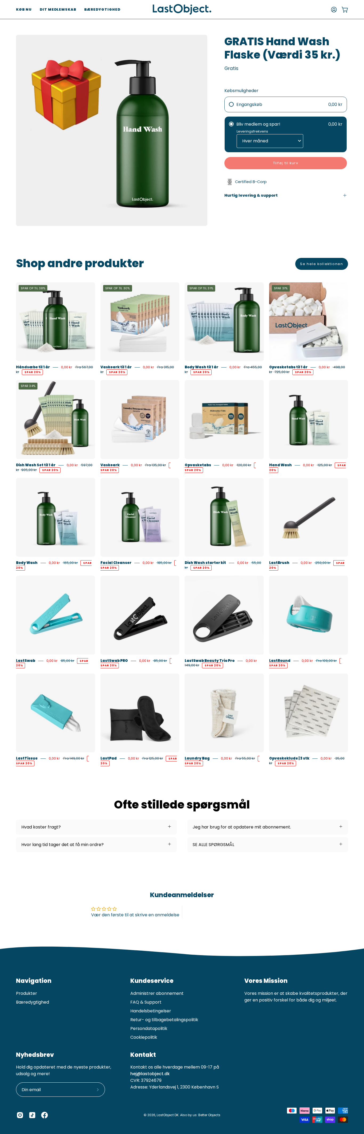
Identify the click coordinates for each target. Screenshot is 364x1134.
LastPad (108, 758)
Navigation (33, 981)
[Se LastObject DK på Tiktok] (32, 1115)
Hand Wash (280, 465)
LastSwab (25, 660)
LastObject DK (168, 1115)
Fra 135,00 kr (155, 465)
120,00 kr (243, 465)
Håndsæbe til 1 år (33, 367)
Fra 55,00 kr (245, 758)
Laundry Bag (197, 758)
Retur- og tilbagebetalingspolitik (164, 1020)
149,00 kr (192, 665)
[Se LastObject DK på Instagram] (20, 1115)
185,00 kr (164, 562)
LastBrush (279, 562)
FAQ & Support (145, 1002)
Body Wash (27, 562)
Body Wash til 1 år (201, 367)
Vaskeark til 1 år (116, 367)
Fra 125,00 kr (152, 758)
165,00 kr (70, 562)
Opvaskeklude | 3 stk (289, 758)
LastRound (279, 660)
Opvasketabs (198, 465)
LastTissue (27, 758)
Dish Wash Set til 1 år (35, 465)
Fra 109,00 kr (326, 660)
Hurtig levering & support (251, 195)
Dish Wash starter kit (205, 562)
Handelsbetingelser (150, 1011)
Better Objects (209, 1115)
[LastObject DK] (182, 9)
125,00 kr (324, 465)
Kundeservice (151, 981)
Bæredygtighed (32, 1002)
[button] (24, 9)
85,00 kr (67, 660)
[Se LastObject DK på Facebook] (44, 1115)
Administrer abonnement (157, 993)
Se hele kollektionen (321, 264)
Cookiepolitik (143, 1037)
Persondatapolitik (148, 1028)
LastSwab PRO (114, 660)
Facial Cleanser (115, 562)
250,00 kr (322, 562)
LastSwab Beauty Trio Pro (209, 660)
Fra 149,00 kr (73, 758)
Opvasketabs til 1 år (288, 367)
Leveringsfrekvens (252, 131)
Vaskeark (110, 465)
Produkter (26, 993)
